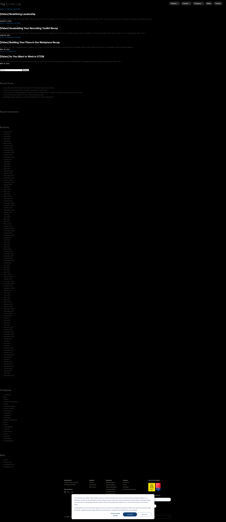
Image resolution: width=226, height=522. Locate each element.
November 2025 (9, 152)
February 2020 (8, 304)
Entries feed (7, 462)
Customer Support (111, 494)
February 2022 (8, 251)
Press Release (8, 427)
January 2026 (8, 148)
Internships (126, 487)
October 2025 (8, 155)
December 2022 (9, 228)
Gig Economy (8, 411)
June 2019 (7, 320)
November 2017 (9, 350)
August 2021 (8, 263)
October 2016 (8, 368)
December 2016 (9, 366)
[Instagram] (68, 492)
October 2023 (8, 208)
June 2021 (7, 267)
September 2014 (9, 375)
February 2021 (8, 277)
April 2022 (7, 247)
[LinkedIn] (65, 492)
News (209, 3)
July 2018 (7, 341)
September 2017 (9, 355)
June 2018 (7, 343)
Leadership (7, 415)
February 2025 (8, 171)
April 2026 (7, 141)
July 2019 (7, 318)
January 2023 (8, 226)
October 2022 (8, 233)
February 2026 (8, 146)
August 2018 (8, 339)
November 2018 (9, 334)
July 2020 (7, 293)
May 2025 (7, 166)
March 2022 (7, 249)
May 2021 (7, 270)
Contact (218, 3)
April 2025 (7, 169)
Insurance (91, 482)
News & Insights (110, 482)
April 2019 (7, 325)
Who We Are (126, 482)
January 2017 (8, 364)
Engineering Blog (110, 484)
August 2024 (8, 185)
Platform (174, 3)
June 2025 (7, 164)
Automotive (7, 395)
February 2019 (8, 327)
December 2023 (9, 203)
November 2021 (9, 256)
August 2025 (8, 159)
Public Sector (8, 431)
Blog (5, 397)
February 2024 (8, 198)
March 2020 (7, 302)
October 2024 (8, 180)
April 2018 (7, 345)
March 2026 (7, 143)
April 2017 (7, 359)
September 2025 (9, 157)
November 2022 (9, 231)
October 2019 (8, 313)
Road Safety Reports (111, 487)
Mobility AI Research (10, 420)
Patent (6, 424)
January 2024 (8, 201)
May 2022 (7, 244)
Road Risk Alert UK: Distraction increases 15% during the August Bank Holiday (29, 88)
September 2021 (9, 260)
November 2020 (9, 283)
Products (6, 429)
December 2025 (9, 150)
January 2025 (8, 173)
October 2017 (8, 352)
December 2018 (9, 332)
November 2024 (9, 178)
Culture (6, 404)
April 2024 (7, 194)
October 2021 (8, 258)
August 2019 (8, 316)
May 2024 (7, 192)
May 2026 (7, 139)
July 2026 (7, 134)
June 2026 (7, 136)
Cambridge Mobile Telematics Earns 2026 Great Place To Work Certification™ (28, 97)
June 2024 (7, 189)
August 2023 (8, 212)
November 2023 (9, 205)
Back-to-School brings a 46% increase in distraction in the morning (25, 90)
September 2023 (9, 210)
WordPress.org (8, 467)
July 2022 (7, 240)
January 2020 (8, 306)
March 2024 (8, 196)
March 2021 (7, 274)
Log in (6, 460)
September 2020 (9, 288)
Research (7, 436)
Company (197, 3)
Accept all (130, 514)
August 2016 (8, 371)
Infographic (7, 413)
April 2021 (7, 272)
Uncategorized (8, 441)
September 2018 (9, 336)
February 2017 (8, 362)
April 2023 (7, 221)
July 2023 (7, 214)
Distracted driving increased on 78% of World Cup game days (24, 95)
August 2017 (8, 357)
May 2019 (7, 322)
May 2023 (7, 219)
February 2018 (8, 348)
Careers (185, 3)
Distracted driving (9, 406)
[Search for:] (11, 70)
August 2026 (8, 132)
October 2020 (8, 286)
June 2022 (7, 242)
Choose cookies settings (115, 514)
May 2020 (7, 297)
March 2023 (7, 224)
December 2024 (9, 175)
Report (6, 434)
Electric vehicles (9, 408)
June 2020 (7, 295)
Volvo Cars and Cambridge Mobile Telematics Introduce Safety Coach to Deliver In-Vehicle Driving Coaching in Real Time (43, 92)
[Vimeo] (72, 492)
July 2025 (7, 162)
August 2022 (8, 237)
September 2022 (9, 235)
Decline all (144, 514)
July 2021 (7, 265)
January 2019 (8, 329)
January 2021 (8, 279)
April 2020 (7, 300)
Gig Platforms (92, 484)
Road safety (8, 438)
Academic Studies (111, 489)
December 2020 (9, 281)
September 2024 (9, 182)
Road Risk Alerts (110, 491)
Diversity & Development (129, 489)
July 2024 (7, 187)
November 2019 (9, 311)
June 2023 (7, 217)
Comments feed (9, 464)
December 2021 (9, 254)
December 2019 (9, 309)
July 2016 (7, 373)
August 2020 (8, 290)
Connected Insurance (11, 402)
